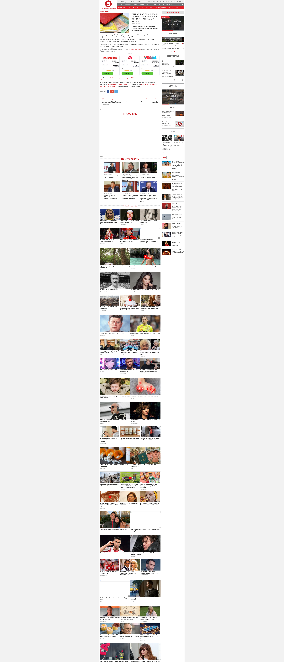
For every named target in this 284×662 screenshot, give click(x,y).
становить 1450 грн (135, 49)
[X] (171, 1)
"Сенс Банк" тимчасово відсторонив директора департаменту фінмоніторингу (174, 48)
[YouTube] (180, 1)
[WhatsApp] (168, 1)
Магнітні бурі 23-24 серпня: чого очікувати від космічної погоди (178, 251)
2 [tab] (178, 30)
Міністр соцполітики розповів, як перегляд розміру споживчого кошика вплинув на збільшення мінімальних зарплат (148, 198)
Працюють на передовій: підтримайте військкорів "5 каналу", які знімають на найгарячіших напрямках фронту (175, 66)
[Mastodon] (174, 1)
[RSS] (182, 1)
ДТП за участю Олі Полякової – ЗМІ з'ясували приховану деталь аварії (177, 243)
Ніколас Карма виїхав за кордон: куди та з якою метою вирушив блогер (177, 234)
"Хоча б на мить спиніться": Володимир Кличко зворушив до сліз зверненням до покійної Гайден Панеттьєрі (178, 165)
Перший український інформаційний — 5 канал (108, 4)
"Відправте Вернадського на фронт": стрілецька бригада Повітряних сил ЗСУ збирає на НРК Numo (174, 75)
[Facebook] (157, 1)
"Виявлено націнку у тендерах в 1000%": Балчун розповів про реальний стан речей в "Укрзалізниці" (114, 102)
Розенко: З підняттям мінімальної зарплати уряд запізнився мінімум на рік (111, 197)
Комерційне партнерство (165, 122)
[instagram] (160, 1)
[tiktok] (163, 1)
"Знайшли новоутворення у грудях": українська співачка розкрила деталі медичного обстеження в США (177, 207)
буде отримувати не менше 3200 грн (119, 84)
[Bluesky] (177, 1)
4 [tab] (176, 51)
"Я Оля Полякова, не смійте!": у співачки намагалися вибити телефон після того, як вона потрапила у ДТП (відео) (177, 187)
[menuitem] (120, 4)
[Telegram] (165, 1)
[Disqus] (130, 136)
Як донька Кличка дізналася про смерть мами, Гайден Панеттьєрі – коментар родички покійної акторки (178, 176)
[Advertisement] (130, 65)
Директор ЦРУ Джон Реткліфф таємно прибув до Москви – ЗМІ (177, 217)
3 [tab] (174, 51)
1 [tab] (167, 30)
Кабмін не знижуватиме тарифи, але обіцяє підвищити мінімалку (148, 177)
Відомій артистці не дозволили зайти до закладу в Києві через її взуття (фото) (178, 197)
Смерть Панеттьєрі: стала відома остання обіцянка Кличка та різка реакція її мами (177, 225)
